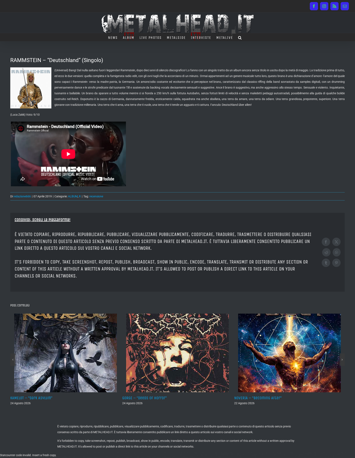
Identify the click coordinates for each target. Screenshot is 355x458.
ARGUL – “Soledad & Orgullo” (258, 398)
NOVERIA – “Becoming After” (146, 398)
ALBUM (73, 196)
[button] (240, 37)
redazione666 (22, 196)
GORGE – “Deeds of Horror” (32, 398)
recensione (96, 196)
